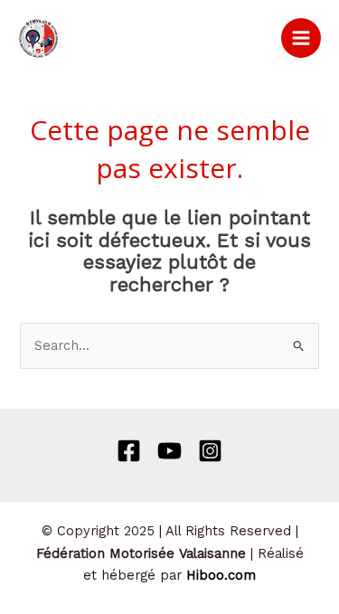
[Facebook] (129, 451)
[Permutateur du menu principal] (301, 38)
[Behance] (169, 451)
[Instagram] (210, 451)
